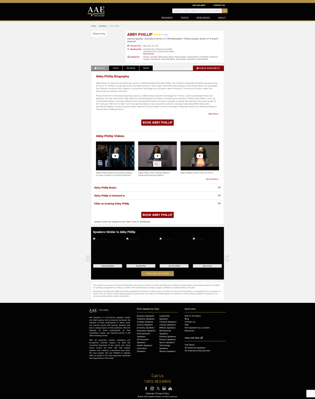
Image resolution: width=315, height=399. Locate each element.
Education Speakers (146, 330)
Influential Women (168, 59)
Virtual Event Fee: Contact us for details (158, 51)
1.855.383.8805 (198, 5)
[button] (88, 258)
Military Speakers (167, 327)
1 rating (165, 34)
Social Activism (192, 57)
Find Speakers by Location (197, 327)
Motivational (155, 59)
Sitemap (150, 393)
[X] (158, 390)
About (222, 17)
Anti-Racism (203, 57)
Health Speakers (144, 345)
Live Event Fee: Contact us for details (157, 49)
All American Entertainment (197, 350)
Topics (185, 17)
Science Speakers (167, 339)
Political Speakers (167, 336)
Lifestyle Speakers (167, 322)
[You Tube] (170, 390)
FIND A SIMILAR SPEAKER (157, 273)
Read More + (214, 114)
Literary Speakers (167, 324)
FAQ (186, 324)
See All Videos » (212, 179)
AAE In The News (193, 316)
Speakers (166, 17)
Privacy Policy (162, 393)
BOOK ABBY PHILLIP (157, 122)
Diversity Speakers (145, 327)
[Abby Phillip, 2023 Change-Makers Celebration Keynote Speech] (157, 156)
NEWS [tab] (146, 68)
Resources (203, 17)
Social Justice (181, 59)
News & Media (202, 59)
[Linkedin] (164, 390)
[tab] (100, 68)
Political (146, 57)
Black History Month (166, 57)
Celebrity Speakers (146, 319)
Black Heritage (180, 57)
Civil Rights (191, 59)
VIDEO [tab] (116, 68)
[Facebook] (146, 390)
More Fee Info (148, 54)
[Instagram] (152, 390)
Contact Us (219, 5)
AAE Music (190, 344)
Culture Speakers (145, 324)
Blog (187, 319)
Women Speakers (167, 351)
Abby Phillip (140, 35)
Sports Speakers (167, 342)
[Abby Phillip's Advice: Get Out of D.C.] (200, 156)
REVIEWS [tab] (131, 68)
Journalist (154, 57)
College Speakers (145, 322)
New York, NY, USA (150, 46)
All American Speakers (195, 347)
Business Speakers (145, 316)
